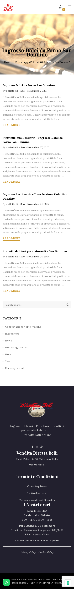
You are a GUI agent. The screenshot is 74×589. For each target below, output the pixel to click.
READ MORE (11, 125)
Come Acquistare (37, 486)
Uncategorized (14, 368)
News (8, 340)
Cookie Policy (46, 552)
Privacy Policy (28, 552)
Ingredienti (12, 333)
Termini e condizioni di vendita (37, 500)
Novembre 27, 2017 (38, 90)
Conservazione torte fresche (23, 326)
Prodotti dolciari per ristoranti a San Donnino (35, 251)
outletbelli (12, 90)
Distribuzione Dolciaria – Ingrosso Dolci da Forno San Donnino (33, 140)
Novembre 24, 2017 (38, 204)
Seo (22, 90)
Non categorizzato (17, 347)
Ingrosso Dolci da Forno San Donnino (29, 85)
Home (8, 62)
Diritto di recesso (37, 493)
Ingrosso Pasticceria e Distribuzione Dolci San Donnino (35, 196)
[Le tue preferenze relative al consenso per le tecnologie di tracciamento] (68, 583)
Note (8, 354)
